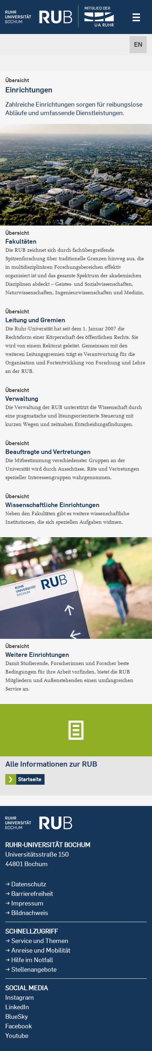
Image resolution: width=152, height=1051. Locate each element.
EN (138, 44)
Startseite (76, 749)
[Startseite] (38, 17)
